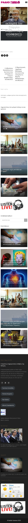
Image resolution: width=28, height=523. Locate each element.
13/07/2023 (5, 449)
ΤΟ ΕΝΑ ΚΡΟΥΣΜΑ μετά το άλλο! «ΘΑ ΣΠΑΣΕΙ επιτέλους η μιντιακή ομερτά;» (13, 445)
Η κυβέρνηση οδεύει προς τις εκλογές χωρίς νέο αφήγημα (12, 243)
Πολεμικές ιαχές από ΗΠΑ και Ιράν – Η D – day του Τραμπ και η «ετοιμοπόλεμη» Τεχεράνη (14, 323)
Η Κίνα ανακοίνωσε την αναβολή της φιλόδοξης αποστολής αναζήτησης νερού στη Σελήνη (13, 343)
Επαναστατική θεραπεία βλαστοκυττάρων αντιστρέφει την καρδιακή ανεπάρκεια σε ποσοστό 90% (13, 282)
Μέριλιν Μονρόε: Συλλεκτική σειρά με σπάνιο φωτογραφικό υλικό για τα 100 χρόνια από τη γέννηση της (14, 262)
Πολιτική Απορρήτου (7, 393)
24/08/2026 (5, 479)
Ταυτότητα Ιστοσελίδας (8, 388)
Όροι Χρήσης (5, 399)
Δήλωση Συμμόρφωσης (8, 405)
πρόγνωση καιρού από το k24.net (12, 498)
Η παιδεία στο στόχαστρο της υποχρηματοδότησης (12, 304)
